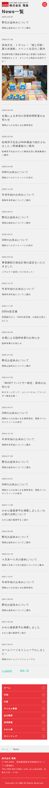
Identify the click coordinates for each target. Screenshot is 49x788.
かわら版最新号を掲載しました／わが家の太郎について (23, 512)
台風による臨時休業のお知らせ (21, 337)
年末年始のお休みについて (18, 194)
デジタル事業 (10, 708)
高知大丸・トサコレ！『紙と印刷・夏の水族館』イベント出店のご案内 (23, 46)
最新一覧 (24, 670)
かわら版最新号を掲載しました (21, 627)
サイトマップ (10, 736)
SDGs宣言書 (9, 311)
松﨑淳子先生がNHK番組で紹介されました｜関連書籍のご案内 (24, 144)
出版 (6, 701)
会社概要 (8, 715)
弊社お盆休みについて (15, 22)
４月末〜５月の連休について (19, 559)
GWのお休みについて (15, 172)
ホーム (7, 687)
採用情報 (8, 722)
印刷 (6, 694)
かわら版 (8, 729)
